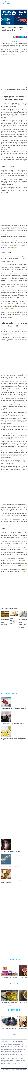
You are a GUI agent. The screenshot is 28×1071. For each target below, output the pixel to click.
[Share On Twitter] (22, 37)
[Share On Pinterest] (17, 37)
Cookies (24, 1069)
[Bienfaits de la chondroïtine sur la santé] (6, 844)
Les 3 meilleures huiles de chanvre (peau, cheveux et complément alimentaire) (9, 1004)
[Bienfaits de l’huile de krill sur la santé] (6, 859)
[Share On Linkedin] (19, 37)
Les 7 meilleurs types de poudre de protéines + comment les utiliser (12, 881)
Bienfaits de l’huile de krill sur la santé (10, 866)
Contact (12, 1069)
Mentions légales (18, 1069)
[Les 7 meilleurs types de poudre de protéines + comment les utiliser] (6, 874)
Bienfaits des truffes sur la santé (9, 1028)
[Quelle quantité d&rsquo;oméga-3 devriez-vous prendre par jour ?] (6, 731)
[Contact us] (14, 37)
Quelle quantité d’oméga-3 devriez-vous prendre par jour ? (13, 739)
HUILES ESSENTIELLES (14, 959)
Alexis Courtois (18, 33)
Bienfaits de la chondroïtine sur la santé (10, 851)
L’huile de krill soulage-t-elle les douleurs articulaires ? (14, 708)
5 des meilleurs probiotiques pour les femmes (13, 622)
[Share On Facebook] (25, 37)
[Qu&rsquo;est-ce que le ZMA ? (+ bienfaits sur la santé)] (6, 716)
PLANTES (14, 984)
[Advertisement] (14, 71)
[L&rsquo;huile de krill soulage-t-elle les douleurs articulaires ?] (6, 701)
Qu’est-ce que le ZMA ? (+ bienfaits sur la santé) (12, 723)
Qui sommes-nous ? (7, 1069)
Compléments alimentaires (10, 693)
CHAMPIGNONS (14, 1010)
